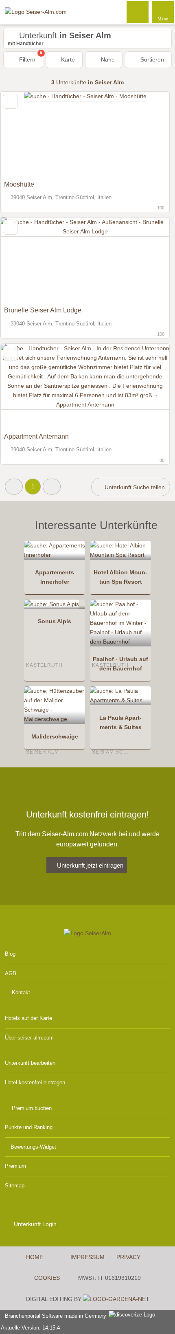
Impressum (87, 1257)
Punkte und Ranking (28, 1127)
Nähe (107, 59)
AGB (10, 973)
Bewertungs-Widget (33, 1147)
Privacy (128, 1257)
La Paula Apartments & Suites (120, 722)
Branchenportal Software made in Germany (54, 1316)
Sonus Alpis (54, 621)
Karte (67, 59)
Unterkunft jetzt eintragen (90, 865)
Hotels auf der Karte (28, 1018)
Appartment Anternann (36, 436)
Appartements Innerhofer (54, 577)
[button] (14, 486)
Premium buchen (32, 1108)
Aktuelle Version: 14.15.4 (30, 1328)
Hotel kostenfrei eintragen (35, 1082)
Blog (10, 954)
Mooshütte (19, 184)
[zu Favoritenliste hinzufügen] (10, 101)
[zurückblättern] (21, 134)
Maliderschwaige (54, 736)
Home (34, 1257)
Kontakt (21, 992)
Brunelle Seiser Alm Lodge (42, 310)
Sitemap (14, 1185)
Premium (15, 1166)
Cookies (47, 1278)
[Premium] (158, 532)
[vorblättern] (149, 134)
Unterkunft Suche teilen (134, 487)
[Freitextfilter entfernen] (138, 11)
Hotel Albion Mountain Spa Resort (120, 577)
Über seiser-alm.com (29, 1038)
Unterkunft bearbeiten (30, 1063)
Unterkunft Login (34, 1224)
